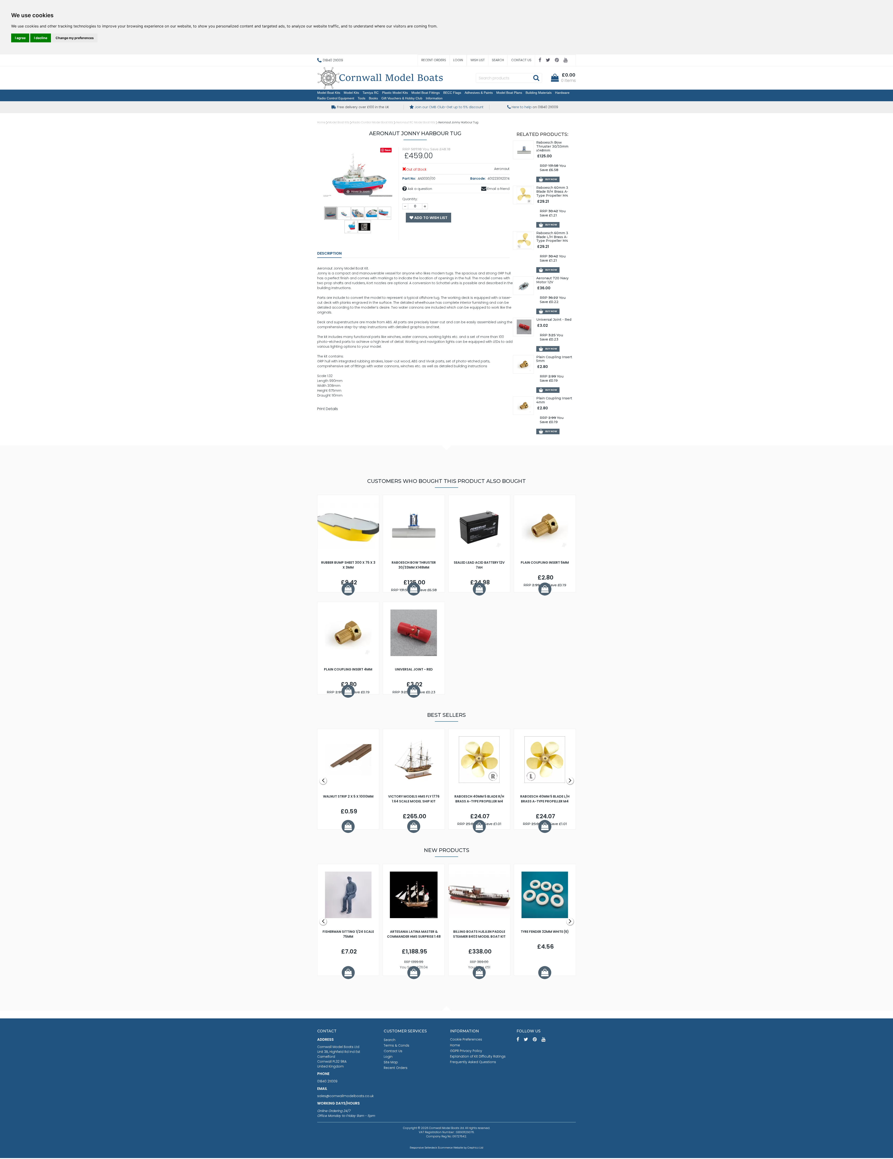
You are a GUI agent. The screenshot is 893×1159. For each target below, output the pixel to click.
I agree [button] (20, 38)
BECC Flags (452, 92)
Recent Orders (433, 60)
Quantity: (410, 199)
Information (434, 98)
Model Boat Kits (328, 92)
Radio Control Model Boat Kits (372, 122)
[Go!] (536, 77)
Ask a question (419, 188)
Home (321, 122)
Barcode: (478, 178)
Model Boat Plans (509, 92)
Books (373, 98)
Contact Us (521, 60)
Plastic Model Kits (395, 92)
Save (388, 150)
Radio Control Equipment (335, 98)
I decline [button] (40, 38)
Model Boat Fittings (425, 92)
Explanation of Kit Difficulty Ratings (478, 1056)
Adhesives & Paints (479, 92)
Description (329, 253)
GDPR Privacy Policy (466, 1050)
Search (498, 60)
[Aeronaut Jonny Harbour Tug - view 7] (364, 226)
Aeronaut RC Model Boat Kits (415, 122)
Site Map (391, 1062)
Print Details (327, 408)
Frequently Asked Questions (473, 1062)
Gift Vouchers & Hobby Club (401, 98)
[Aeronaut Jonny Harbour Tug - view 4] (371, 213)
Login (458, 60)
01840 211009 (327, 1081)
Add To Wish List (430, 217)
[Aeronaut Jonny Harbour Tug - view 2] (344, 213)
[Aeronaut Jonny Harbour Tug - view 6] (351, 226)
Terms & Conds (396, 1045)
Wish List (477, 60)
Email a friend (498, 188)
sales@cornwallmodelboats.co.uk (345, 1096)
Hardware (562, 92)
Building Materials (539, 92)
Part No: (409, 178)
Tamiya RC (371, 92)
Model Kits (351, 92)
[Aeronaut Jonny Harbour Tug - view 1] (331, 213)
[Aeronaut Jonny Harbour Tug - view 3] (358, 213)
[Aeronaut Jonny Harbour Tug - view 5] (385, 213)
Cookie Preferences (466, 1039)
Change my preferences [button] (75, 38)
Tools (361, 98)
